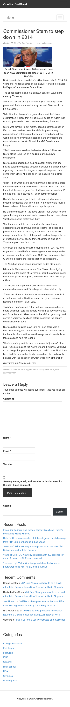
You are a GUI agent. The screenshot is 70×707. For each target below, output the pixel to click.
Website (7, 464)
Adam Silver (38, 369)
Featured (8, 652)
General (16, 369)
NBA (23, 369)
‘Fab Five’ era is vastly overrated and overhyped (40, 619)
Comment (9, 398)
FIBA (5, 657)
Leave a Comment (44, 43)
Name (7, 437)
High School (9, 666)
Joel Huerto (9, 601)
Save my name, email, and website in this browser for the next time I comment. (32, 483)
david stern (49, 369)
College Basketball (12, 643)
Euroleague (9, 648)
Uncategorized (10, 680)
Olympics (8, 675)
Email (7, 451)
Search (7, 505)
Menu (10, 17)
